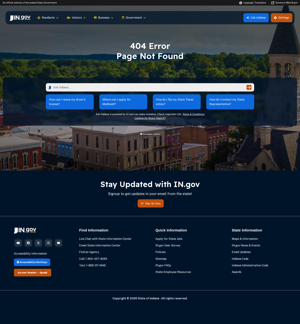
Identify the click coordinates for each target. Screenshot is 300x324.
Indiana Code (240, 258)
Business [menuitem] (104, 17)
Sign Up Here (153, 203)
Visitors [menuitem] (77, 17)
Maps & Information (245, 238)
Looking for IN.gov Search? (150, 118)
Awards (236, 272)
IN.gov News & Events (246, 245)
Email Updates (241, 252)
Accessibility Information (30, 253)
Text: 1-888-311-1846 (92, 265)
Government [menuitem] (134, 17)
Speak (43, 272)
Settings (283, 17)
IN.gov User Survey (167, 245)
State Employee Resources (173, 272)
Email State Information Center (99, 245)
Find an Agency (89, 252)
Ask (258, 17)
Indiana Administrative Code (250, 265)
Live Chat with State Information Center (105, 238)
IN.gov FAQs (163, 265)
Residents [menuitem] (48, 17)
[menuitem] (20, 18)
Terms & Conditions (193, 114)
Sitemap (160, 258)
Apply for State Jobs (168, 238)
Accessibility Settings (33, 262)
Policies (160, 252)
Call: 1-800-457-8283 (93, 258)
